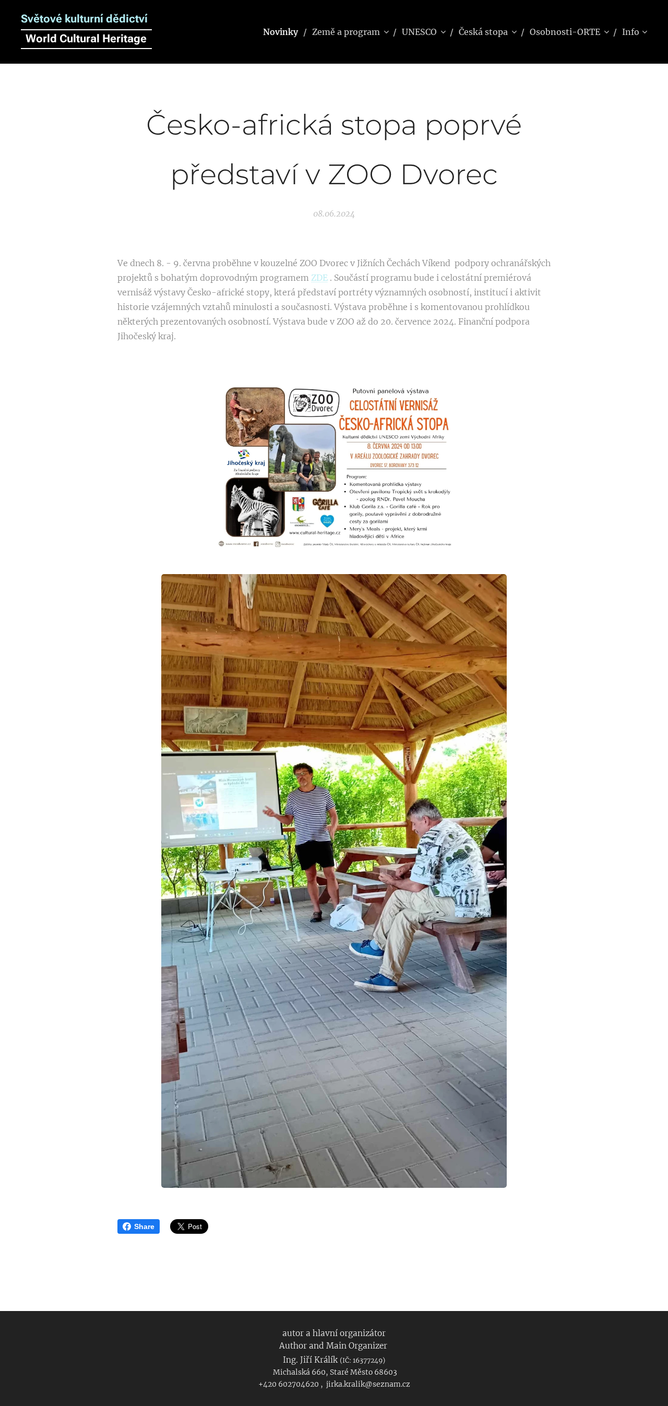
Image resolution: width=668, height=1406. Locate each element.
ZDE (319, 277)
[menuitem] (283, 32)
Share (144, 1226)
